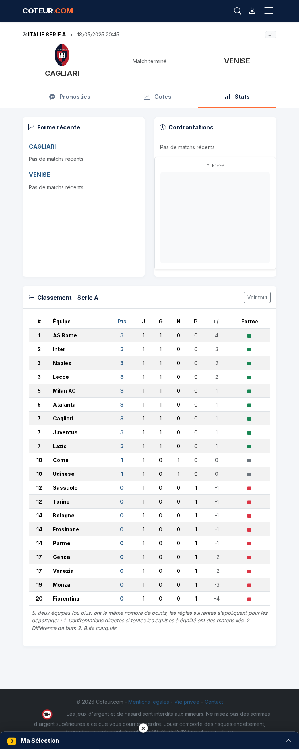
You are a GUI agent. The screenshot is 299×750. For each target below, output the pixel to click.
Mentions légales (148, 702)
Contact (214, 702)
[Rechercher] (237, 11)
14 (39, 515)
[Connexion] (252, 11)
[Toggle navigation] (268, 11)
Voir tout (257, 297)
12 (39, 488)
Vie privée (186, 702)
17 (39, 557)
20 (39, 598)
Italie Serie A (47, 34)
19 (39, 585)
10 (39, 460)
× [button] (143, 728)
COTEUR (48, 11)
